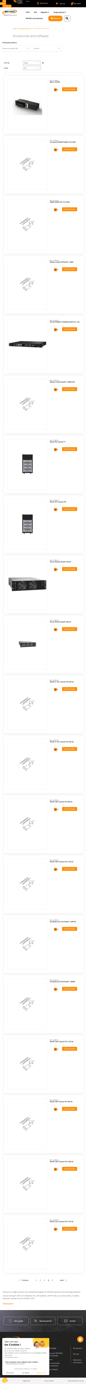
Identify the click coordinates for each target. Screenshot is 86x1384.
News (50, 1359)
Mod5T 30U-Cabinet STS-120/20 (61, 862)
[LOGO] (13, 12)
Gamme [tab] (36, 48)
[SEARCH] (67, 18)
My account (77, 1348)
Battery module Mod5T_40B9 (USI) (62, 382)
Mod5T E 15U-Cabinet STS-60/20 (62, 682)
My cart (76, 1354)
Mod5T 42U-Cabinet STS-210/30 (61, 1222)
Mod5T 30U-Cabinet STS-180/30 (61, 1162)
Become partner (45, 1321)
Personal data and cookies (76, 1381)
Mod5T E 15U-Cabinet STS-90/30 (62, 742)
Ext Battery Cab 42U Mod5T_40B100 (63, 922)
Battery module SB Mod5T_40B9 (61, 262)
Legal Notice (26, 1381)
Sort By (7, 63)
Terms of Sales (49, 1381)
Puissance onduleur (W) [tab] (10, 48)
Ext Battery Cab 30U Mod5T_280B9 (62, 982)
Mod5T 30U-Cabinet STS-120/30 (61, 1042)
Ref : (51, 80)
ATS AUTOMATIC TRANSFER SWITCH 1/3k (65, 322)
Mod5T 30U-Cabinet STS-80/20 (61, 802)
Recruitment (53, 1369)
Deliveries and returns (77, 1361)
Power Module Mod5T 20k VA (60, 562)
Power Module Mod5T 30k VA (60, 622)
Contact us (6, 6)
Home (15, 28)
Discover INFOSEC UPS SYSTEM (55, 1354)
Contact (72, 1321)
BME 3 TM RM (55, 82)
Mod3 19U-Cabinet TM (58, 502)
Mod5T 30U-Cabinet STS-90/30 (61, 1102)
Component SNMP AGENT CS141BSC (63, 142)
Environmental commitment (53, 1364)
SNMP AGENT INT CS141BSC (60, 202)
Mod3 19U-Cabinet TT (58, 442)
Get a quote (18, 1321)
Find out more (8, 1303)
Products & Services (24, 28)
